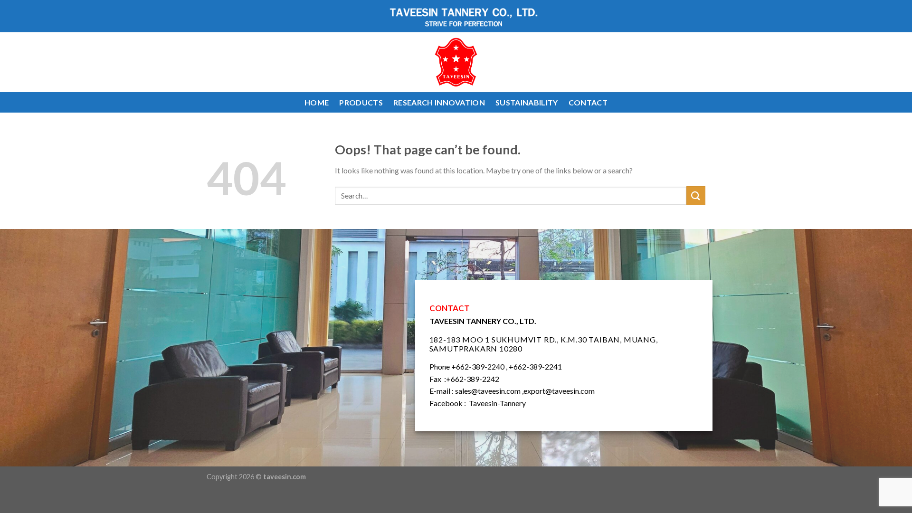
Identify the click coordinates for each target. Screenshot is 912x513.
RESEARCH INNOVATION (439, 102)
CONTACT (588, 102)
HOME (316, 102)
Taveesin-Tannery (497, 403)
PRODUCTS (361, 102)
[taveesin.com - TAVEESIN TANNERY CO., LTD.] (456, 62)
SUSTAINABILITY (526, 102)
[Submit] (695, 195)
